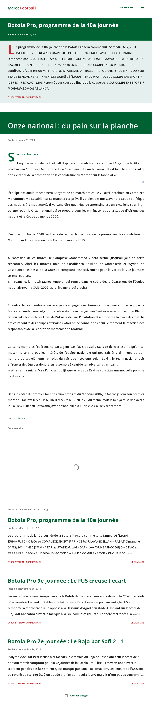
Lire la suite (137, 562)
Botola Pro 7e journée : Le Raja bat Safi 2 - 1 (65, 641)
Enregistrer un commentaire (25, 97)
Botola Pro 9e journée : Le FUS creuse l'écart (67, 580)
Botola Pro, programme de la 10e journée (63, 25)
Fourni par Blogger (78, 695)
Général (20, 418)
